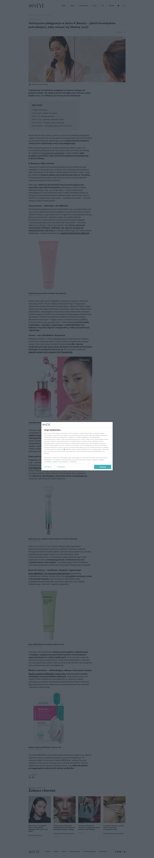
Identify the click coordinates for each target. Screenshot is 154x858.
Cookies (54, 461)
